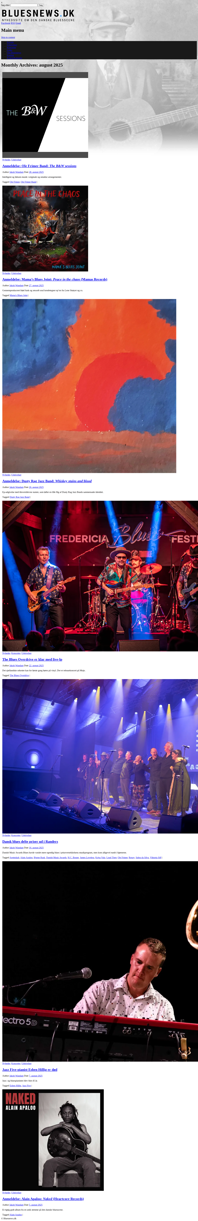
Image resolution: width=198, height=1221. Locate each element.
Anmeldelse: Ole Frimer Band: (39, 166)
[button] (45, 115)
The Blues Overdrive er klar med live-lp (32, 659)
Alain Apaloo (26, 857)
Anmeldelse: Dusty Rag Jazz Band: (47, 481)
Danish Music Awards (56, 857)
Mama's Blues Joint (19, 295)
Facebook (5, 23)
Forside (10, 42)
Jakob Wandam (16, 172)
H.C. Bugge (73, 857)
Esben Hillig (15, 1085)
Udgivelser (12, 45)
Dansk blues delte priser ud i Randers (30, 841)
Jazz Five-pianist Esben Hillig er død (29, 1069)
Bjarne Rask (39, 857)
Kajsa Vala (100, 857)
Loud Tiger (111, 857)
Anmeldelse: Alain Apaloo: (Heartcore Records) (43, 1199)
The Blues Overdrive (19, 675)
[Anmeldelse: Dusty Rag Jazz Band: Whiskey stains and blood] (89, 472)
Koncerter (11, 47)
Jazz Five (26, 1085)
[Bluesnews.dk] (68, 20)
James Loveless (87, 857)
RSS (13, 23)
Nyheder (6, 159)
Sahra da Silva (142, 857)
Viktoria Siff (155, 857)
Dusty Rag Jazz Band (20, 497)
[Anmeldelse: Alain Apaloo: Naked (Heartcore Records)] (53, 1190)
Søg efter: (5, 5)
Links (9, 50)
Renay (132, 857)
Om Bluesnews (14, 52)
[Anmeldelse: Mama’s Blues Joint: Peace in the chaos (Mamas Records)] (45, 270)
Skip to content (8, 37)
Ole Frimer (15, 182)
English (10, 55)
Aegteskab (14, 857)
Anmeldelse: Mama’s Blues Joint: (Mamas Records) (54, 279)
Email (18, 23)
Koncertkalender (14, 58)
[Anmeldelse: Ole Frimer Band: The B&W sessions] (45, 157)
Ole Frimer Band (28, 182)
